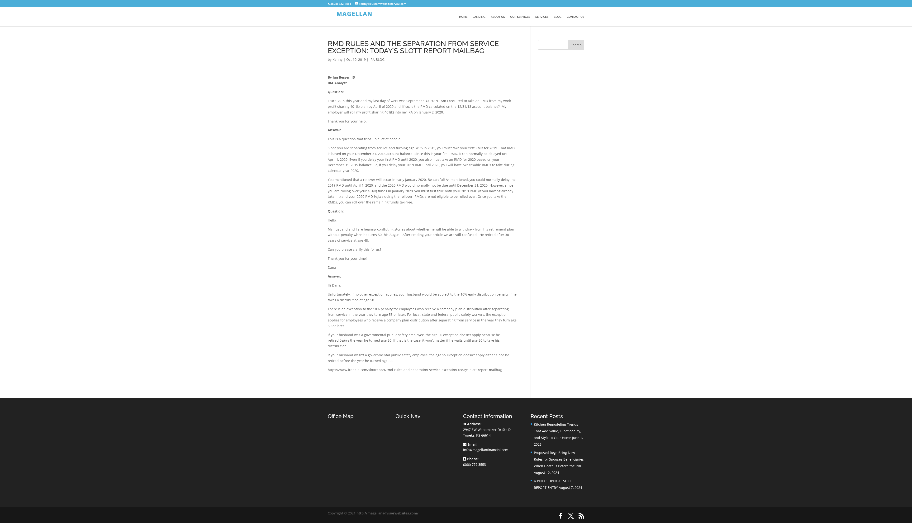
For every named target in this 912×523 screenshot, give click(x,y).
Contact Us (575, 17)
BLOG (557, 17)
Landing (479, 17)
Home (463, 17)
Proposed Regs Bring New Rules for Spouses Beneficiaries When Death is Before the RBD (559, 459)
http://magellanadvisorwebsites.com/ (387, 513)
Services (541, 17)
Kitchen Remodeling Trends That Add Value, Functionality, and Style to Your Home (557, 431)
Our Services (520, 17)
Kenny (337, 59)
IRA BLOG (377, 59)
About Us (498, 17)
